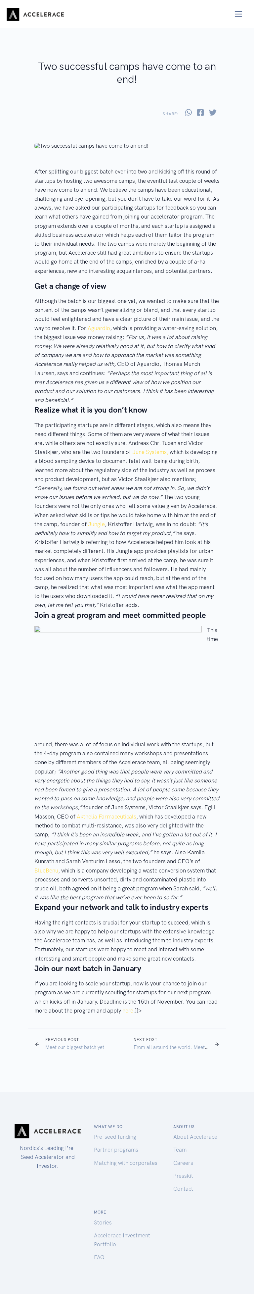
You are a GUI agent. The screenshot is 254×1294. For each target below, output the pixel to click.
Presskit (183, 1175)
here (127, 1010)
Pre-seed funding (115, 1136)
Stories (103, 1222)
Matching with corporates (125, 1163)
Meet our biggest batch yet (74, 1047)
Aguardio (99, 328)
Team (180, 1149)
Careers (183, 1163)
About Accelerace (195, 1136)
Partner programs (116, 1149)
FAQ (99, 1257)
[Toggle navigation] (239, 14)
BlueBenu (46, 870)
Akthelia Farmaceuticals (106, 816)
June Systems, (150, 452)
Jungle (96, 524)
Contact (183, 1188)
